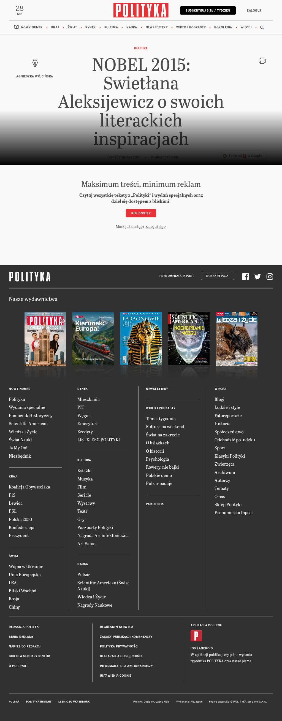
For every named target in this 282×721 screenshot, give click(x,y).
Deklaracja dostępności (121, 656)
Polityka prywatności (119, 646)
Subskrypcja (217, 276)
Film (81, 487)
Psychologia (157, 459)
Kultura (111, 27)
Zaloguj (254, 10)
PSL (13, 511)
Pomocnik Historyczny (31, 415)
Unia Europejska (25, 574)
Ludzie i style (227, 407)
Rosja (14, 598)
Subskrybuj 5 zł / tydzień (208, 10)
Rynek (90, 27)
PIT (80, 407)
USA (13, 582)
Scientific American (28, 423)
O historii (155, 451)
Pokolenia (223, 27)
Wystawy (86, 503)
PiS (12, 495)
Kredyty (85, 431)
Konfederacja (21, 527)
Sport (220, 447)
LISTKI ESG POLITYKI (98, 439)
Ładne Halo (163, 701)
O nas (220, 496)
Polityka (17, 399)
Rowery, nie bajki (162, 467)
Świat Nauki (20, 439)
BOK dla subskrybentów (30, 656)
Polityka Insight (39, 701)
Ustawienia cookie (115, 675)
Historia (223, 423)
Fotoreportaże (228, 415)
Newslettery (157, 27)
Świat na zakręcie (163, 434)
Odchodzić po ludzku (235, 439)
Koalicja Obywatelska (29, 487)
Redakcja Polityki (24, 627)
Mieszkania (88, 399)
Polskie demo (159, 475)
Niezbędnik (20, 456)
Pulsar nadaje (159, 483)
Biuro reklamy (21, 637)
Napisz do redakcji (25, 646)
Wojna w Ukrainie (26, 566)
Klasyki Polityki (230, 456)
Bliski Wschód (22, 590)
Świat (72, 27)
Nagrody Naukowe (94, 605)
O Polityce (18, 666)
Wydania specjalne (27, 407)
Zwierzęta (224, 464)
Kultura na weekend (165, 426)
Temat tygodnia (161, 418)
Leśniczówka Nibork (74, 701)
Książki (84, 470)
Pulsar (83, 574)
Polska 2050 (20, 519)
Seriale (84, 495)
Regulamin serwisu (116, 627)
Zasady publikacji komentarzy (126, 637)
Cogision (149, 701)
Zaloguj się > (155, 226)
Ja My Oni (18, 447)
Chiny (14, 607)
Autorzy (222, 480)
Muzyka (85, 479)
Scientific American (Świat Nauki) (103, 585)
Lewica (16, 503)
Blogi (219, 399)
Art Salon (86, 543)
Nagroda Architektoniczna (103, 535)
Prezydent (19, 535)
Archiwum (225, 472)
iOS (193, 648)
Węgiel (84, 415)
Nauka (131, 27)
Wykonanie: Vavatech (189, 701)
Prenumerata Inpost (176, 276)
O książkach (157, 442)
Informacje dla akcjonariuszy (126, 666)
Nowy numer (32, 27)
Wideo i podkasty (191, 27)
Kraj (55, 27)
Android (206, 648)
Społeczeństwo (229, 431)
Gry (81, 519)
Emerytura (88, 423)
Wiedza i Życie (23, 431)
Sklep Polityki (228, 504)
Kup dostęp (141, 213)
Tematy (222, 488)
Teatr (82, 511)
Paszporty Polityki (95, 527)
